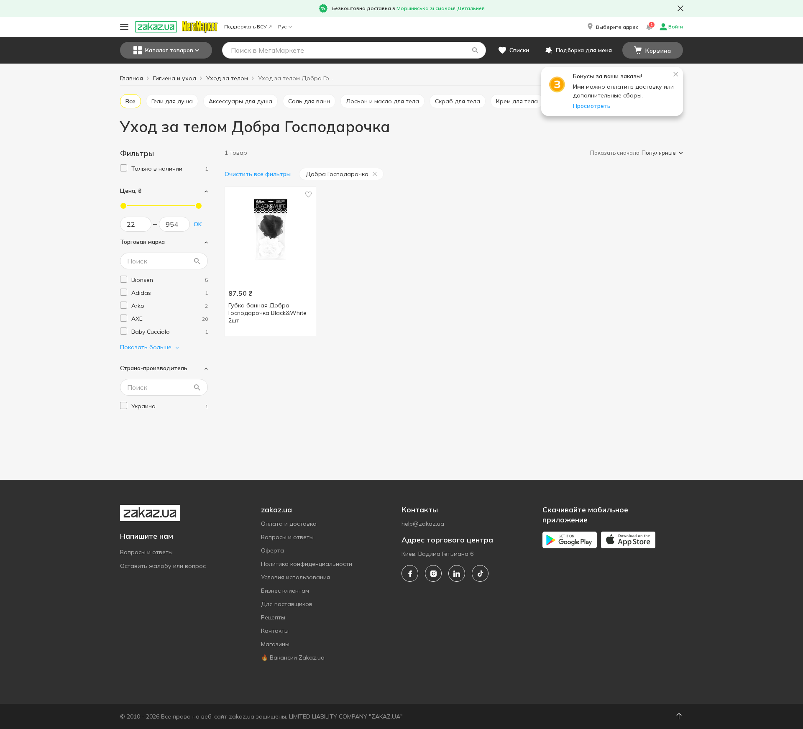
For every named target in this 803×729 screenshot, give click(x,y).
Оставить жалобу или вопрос (163, 566)
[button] (612, 26)
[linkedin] (456, 573)
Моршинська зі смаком (425, 8)
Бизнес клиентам (285, 590)
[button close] (680, 8)
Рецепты (273, 617)
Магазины (275, 644)
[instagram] (433, 573)
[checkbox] (123, 167)
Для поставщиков (286, 604)
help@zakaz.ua (423, 523)
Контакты (275, 630)
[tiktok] (480, 573)
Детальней (471, 8)
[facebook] (410, 573)
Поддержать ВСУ (245, 26)
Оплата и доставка (289, 523)
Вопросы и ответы (146, 552)
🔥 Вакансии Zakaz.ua (293, 657)
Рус (282, 26)
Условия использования (295, 577)
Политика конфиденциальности (306, 564)
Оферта (272, 550)
